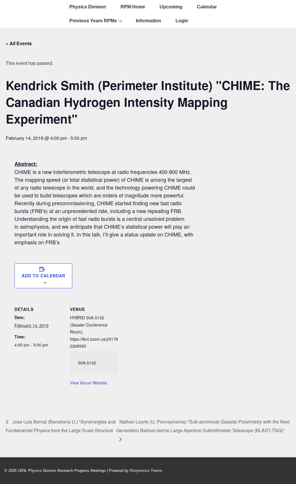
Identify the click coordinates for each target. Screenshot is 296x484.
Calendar (207, 6)
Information (148, 20)
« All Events (19, 43)
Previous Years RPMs (93, 20)
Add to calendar (43, 275)
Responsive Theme (146, 470)
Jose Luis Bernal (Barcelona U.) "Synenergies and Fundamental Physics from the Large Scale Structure (61, 426)
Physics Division (87, 6)
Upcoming (171, 6)
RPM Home (133, 6)
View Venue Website (88, 383)
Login (181, 20)
